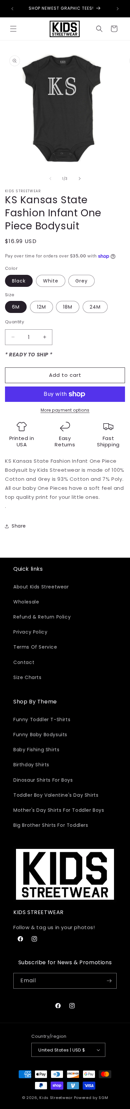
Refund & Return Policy (42, 617)
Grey (81, 281)
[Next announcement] (117, 8)
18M (67, 307)
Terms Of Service (35, 647)
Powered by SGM (91, 1097)
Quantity (14, 322)
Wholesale (26, 601)
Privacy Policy (30, 632)
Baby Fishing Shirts (36, 749)
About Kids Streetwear (41, 586)
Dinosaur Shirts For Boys (43, 780)
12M (41, 307)
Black (19, 281)
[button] (13, 28)
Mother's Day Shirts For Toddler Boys (58, 810)
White (50, 281)
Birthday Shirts (31, 764)
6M (16, 307)
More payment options (65, 410)
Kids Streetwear (56, 1097)
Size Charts (27, 677)
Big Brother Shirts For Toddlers (50, 825)
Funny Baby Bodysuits (40, 734)
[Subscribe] (109, 981)
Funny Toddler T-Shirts (41, 719)
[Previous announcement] (12, 8)
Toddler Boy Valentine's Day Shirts (55, 795)
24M (95, 307)
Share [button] (19, 526)
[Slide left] (50, 178)
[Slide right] (79, 178)
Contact (23, 662)
